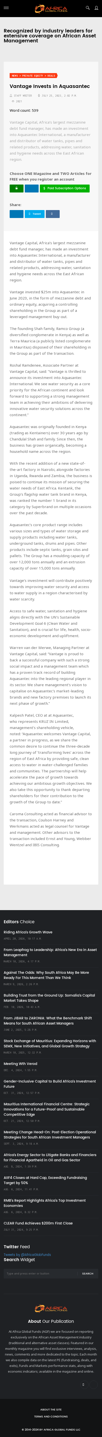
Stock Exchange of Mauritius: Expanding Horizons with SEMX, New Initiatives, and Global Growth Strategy (50, 1043)
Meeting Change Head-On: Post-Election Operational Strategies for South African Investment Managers (50, 1134)
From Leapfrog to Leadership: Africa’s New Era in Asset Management (50, 952)
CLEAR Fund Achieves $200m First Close (38, 1223)
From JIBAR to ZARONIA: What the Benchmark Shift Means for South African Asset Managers (48, 1020)
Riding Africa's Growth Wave (28, 932)
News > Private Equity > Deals (33, 75)
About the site (51, 1410)
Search (87, 1274)
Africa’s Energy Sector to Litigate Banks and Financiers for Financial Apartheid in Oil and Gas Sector (50, 1157)
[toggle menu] (6, 7)
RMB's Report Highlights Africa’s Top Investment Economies (45, 1203)
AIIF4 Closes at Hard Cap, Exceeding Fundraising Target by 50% (45, 1180)
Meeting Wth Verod (20, 1064)
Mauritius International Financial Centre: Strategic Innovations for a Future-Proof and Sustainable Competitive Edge (47, 1109)
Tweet (37, 214)
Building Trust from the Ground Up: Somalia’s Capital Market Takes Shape (49, 998)
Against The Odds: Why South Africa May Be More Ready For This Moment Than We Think (46, 975)
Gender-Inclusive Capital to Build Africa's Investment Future (50, 1084)
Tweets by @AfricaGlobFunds (27, 1255)
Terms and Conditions (51, 1416)
